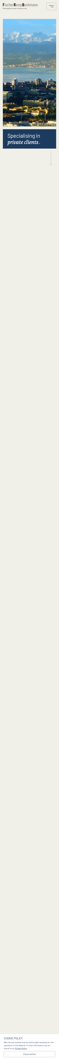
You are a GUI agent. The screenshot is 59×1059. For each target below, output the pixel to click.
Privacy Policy (21, 1048)
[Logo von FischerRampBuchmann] (21, 6)
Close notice (29, 1054)
